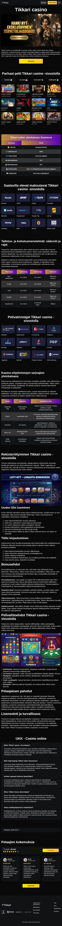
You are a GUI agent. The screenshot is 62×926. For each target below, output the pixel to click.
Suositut (7, 80)
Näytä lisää (31, 885)
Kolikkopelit (52, 80)
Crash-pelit (37, 80)
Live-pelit (22, 80)
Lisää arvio (51, 850)
